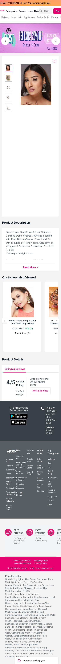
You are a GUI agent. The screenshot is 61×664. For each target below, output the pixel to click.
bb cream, (28, 585)
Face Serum (22, 656)
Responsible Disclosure (11, 493)
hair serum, (30, 579)
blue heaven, (22, 624)
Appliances (52, 477)
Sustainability (11, 488)
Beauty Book (30, 460)
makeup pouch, (22, 615)
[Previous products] (4, 320)
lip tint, (22, 603)
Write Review (40, 390)
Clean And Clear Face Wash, (28, 650)
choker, (35, 612)
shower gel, (18, 606)
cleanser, (18, 597)
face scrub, (17, 627)
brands (22, 11)
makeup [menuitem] (5, 17)
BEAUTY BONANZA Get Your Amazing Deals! (25, 2)
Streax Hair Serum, (20, 638)
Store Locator (19, 472)
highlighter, (19, 579)
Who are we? (9, 460)
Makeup (51, 459)
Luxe (50, 505)
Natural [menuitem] (54, 17)
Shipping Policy (41, 560)
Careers (9, 466)
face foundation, (24, 609)
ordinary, (14, 594)
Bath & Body (50, 472)
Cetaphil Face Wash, (33, 627)
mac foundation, (23, 612)
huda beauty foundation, (28, 618)
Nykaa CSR (8, 483)
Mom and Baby (50, 483)
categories (11, 11)
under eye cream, (36, 603)
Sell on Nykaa (19, 494)
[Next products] (56, 320)
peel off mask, (36, 624)
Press (8, 474)
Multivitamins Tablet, (22, 629)
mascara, (43, 597)
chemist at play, (31, 597)
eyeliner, (38, 588)
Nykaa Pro (40, 485)
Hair (49, 467)
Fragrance (52, 497)
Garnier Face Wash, (20, 632)
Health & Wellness (52, 491)
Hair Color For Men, (39, 653)
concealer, (42, 579)
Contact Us (19, 457)
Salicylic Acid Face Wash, (29, 647)
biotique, (15, 582)
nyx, (26, 621)
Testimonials (11, 478)
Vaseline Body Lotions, (24, 641)
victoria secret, (41, 585)
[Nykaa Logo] (2, 10)
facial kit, (18, 585)
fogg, (15, 603)
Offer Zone (39, 460)
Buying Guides (30, 473)
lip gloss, (25, 582)
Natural (51, 501)
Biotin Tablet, (20, 644)
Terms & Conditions (22, 560)
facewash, (18, 621)
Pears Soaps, (23, 653)
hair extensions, (26, 600)
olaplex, (34, 615)
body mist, (44, 615)
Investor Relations (10, 499)
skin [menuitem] (13, 17)
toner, (23, 594)
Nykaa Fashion (40, 479)
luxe (30, 11)
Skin (49, 463)
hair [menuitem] (20, 17)
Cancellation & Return (21, 478)
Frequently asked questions (21, 464)
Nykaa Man (40, 473)
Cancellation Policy (22, 563)
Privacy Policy (40, 563)
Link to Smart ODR (9, 507)
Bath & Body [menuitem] (43, 17)
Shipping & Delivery (20, 486)
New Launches (41, 466)
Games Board (30, 466)
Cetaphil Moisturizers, (24, 635)
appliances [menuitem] (29, 17)
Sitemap (40, 491)
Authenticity (11, 470)
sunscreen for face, (34, 606)
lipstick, (9, 579)
